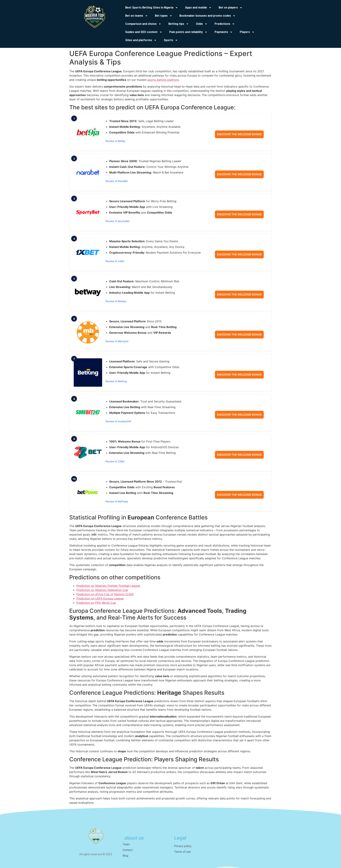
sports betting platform (163, 80)
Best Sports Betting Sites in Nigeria (149, 7)
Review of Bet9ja (115, 140)
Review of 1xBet (115, 261)
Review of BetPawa (117, 501)
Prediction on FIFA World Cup (96, 602)
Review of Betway (116, 301)
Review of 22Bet (115, 461)
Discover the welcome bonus (239, 134)
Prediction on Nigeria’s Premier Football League (108, 585)
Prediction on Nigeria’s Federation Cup (102, 590)
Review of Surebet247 (118, 421)
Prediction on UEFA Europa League (100, 598)
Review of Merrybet (117, 341)
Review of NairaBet (117, 181)
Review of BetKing (116, 381)
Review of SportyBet (117, 221)
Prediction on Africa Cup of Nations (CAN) (105, 594)
